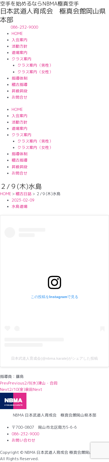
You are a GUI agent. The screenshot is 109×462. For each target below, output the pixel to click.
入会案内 (20, 40)
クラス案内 (21, 59)
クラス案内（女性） (35, 72)
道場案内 (20, 52)
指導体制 (20, 78)
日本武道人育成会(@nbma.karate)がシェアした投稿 (54, 358)
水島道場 (20, 206)
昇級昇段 (20, 91)
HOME (17, 33)
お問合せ (20, 97)
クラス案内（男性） (35, 65)
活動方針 (20, 46)
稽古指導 (20, 84)
